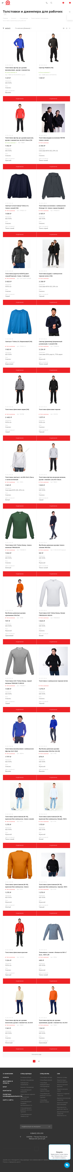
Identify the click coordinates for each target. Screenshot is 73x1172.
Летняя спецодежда (27, 1080)
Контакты (7, 1090)
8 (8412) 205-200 (37, 1133)
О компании (8, 1073)
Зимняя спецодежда (27, 1087)
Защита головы (62, 1077)
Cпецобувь (44, 1073)
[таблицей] (69, 28)
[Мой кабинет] (56, 3)
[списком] (66, 28)
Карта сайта (8, 1100)
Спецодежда (26, 1073)
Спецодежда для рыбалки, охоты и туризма (26, 1109)
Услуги (6, 1077)
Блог (5, 1087)
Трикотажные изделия (27, 1094)
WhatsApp (37, 1149)
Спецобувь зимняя (46, 1080)
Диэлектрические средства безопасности (63, 1113)
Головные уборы (25, 1077)
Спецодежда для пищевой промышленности (26, 1103)
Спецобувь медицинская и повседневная (45, 1084)
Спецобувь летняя (46, 1077)
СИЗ (58, 1073)
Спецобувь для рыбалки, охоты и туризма (45, 1095)
